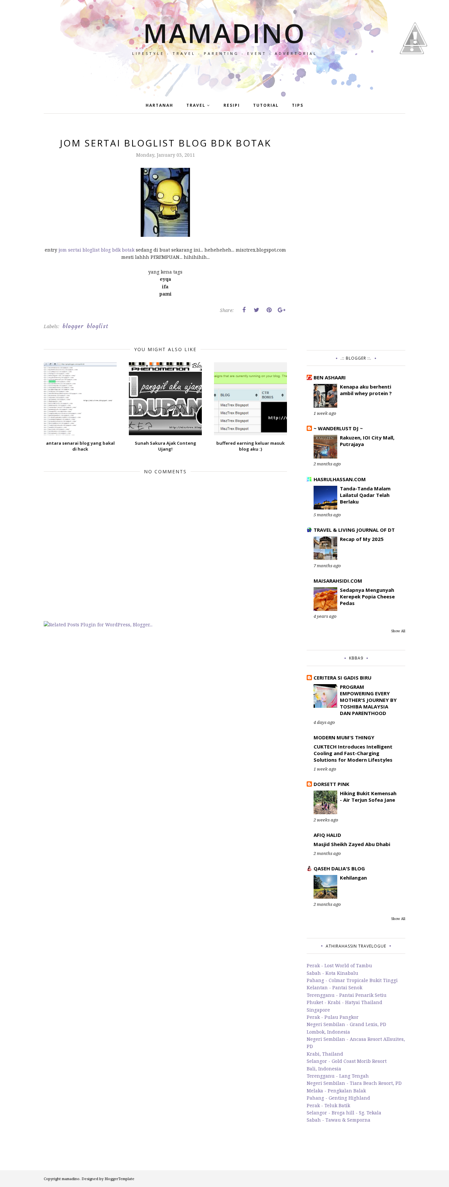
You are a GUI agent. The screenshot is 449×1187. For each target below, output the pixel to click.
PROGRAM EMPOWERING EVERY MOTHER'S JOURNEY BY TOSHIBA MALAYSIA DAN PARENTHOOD (368, 699)
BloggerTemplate (119, 1178)
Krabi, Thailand (325, 1054)
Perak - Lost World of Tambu (339, 965)
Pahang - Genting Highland (338, 1098)
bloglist (97, 326)
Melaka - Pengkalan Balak (336, 1090)
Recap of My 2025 (362, 539)
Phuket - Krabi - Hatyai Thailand (344, 1002)
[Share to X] (256, 310)
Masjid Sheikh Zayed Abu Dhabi (352, 844)
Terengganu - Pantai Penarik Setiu (347, 995)
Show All (398, 631)
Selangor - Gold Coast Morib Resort (347, 1061)
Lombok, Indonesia (328, 1032)
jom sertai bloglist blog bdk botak (95, 250)
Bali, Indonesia (324, 1068)
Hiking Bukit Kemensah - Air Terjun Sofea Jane (368, 796)
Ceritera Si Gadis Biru (342, 677)
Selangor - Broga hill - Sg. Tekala (344, 1112)
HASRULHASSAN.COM (340, 479)
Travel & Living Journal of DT (354, 529)
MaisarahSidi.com (338, 580)
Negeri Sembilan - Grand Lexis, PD (346, 1024)
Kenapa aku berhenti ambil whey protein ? (366, 389)
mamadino (224, 33)
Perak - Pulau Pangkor (333, 1017)
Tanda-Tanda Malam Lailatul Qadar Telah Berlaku (365, 495)
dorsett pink (331, 784)
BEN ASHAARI (330, 377)
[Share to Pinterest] (269, 310)
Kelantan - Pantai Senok (334, 987)
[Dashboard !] (415, 65)
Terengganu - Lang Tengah (338, 1076)
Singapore (318, 1010)
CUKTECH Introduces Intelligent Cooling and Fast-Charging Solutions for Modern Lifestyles (353, 753)
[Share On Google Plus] (281, 310)
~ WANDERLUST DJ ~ (338, 428)
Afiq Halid (327, 835)
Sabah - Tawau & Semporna (338, 1120)
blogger (72, 326)
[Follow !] (412, 73)
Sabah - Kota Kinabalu (332, 973)
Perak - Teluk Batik (328, 1105)
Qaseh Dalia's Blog (339, 868)
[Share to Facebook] (244, 310)
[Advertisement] (356, 235)
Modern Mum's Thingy (344, 737)
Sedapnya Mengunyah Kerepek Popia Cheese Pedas (367, 596)
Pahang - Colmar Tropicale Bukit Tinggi (352, 980)
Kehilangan (353, 877)
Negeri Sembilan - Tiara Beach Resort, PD (354, 1083)
